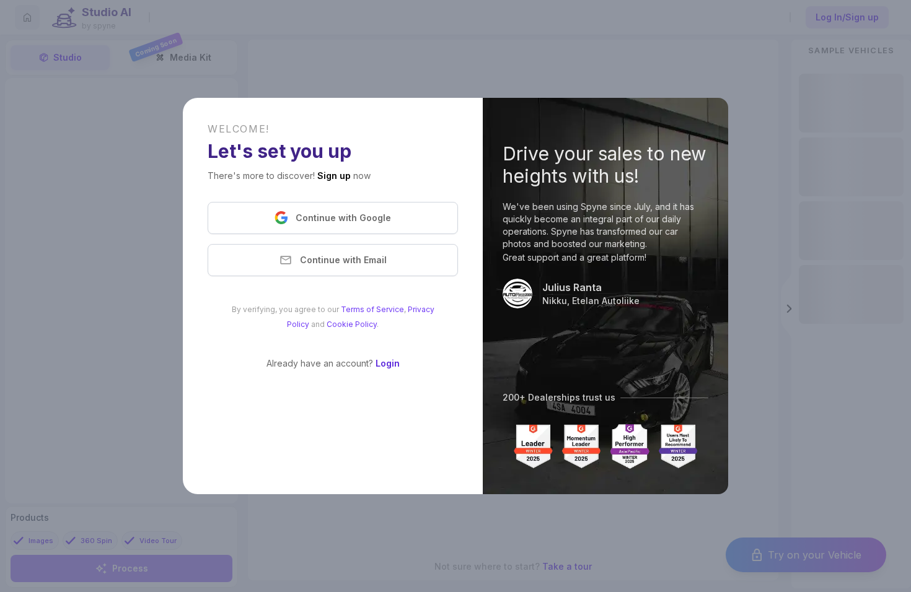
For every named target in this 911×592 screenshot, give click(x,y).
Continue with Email (343, 260)
